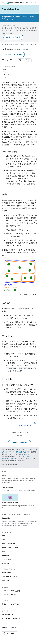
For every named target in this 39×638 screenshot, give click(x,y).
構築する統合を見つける (10, 503)
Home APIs (6, 518)
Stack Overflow (7, 614)
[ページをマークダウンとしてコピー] (27, 60)
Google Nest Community (11, 618)
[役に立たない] (27, 49)
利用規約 (5, 628)
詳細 (34, 45)
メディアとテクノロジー (10, 548)
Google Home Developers (10, 45)
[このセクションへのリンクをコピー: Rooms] (12, 303)
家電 (3, 551)
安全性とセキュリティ (9, 544)
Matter (4, 475)
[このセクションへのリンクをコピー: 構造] (9, 195)
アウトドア (5, 563)
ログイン (33, 3)
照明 (3, 536)
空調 (3, 540)
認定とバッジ (6, 573)
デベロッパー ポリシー (9, 595)
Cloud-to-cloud (11, 9)
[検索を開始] (27, 2)
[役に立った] (24, 49)
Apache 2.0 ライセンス (29, 454)
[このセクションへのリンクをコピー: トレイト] (14, 379)
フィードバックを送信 (13, 54)
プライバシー (14, 628)
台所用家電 (5, 555)
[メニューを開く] (3, 2)
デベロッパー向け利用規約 (11, 591)
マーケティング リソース (10, 577)
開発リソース (6, 581)
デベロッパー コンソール (10, 604)
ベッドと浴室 (6, 559)
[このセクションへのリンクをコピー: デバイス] (14, 336)
